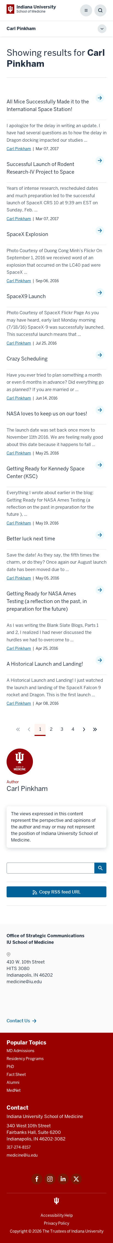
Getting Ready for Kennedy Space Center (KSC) (45, 472)
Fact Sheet (16, 1074)
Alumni (13, 1082)
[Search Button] (100, 868)
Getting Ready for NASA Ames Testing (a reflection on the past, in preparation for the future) (47, 601)
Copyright (18, 1231)
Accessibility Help (57, 1215)
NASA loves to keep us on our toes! (47, 414)
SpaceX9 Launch (26, 296)
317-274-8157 (19, 1147)
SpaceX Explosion (27, 234)
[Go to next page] (83, 729)
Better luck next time (31, 538)
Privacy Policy (56, 1223)
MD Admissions (20, 1050)
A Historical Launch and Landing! (45, 664)
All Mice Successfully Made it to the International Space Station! (48, 105)
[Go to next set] (94, 729)
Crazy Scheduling (27, 359)
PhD (10, 1066)
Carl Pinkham (19, 148)
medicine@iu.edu (22, 1155)
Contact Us (18, 1020)
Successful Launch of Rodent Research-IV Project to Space (40, 168)
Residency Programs (25, 1058)
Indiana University (87, 1231)
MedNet (14, 1090)
